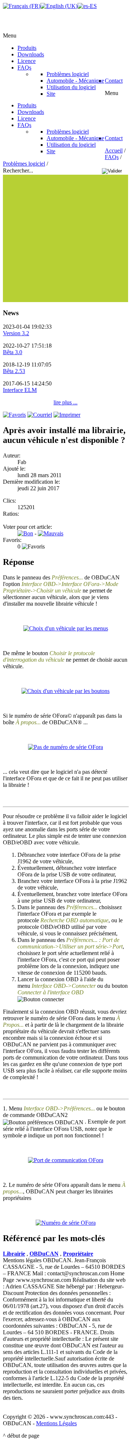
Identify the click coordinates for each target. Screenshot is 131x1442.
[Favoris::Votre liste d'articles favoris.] (14, 415)
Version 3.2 (16, 333)
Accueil (114, 150)
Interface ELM (20, 390)
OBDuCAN (44, 1254)
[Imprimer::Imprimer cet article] (66, 415)
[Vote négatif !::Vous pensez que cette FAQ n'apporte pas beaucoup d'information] (50, 533)
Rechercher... (19, 170)
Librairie (14, 1254)
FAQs (112, 157)
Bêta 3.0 (12, 352)
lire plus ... (65, 402)
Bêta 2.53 (14, 371)
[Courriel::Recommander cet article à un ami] (39, 415)
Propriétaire (78, 1254)
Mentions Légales (56, 1423)
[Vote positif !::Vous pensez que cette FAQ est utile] (25, 533)
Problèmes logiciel (24, 164)
